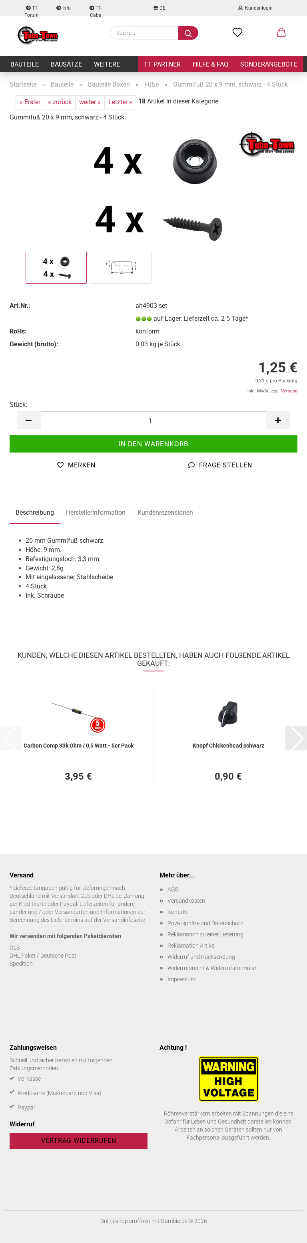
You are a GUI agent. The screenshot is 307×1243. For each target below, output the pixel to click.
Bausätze (66, 64)
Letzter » (120, 102)
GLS (15, 947)
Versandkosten (186, 900)
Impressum (181, 979)
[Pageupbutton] (285, 1231)
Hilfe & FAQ (210, 64)
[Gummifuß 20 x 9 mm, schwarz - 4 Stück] (153, 189)
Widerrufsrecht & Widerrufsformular (212, 968)
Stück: (18, 404)
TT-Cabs (96, 10)
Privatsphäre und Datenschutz (205, 923)
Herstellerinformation (96, 512)
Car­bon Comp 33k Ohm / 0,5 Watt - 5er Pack (79, 745)
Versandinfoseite (124, 920)
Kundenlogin (258, 8)
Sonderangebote (268, 64)
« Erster (30, 102)
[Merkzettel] (237, 33)
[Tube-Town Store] (38, 36)
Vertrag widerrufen (78, 1140)
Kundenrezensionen (165, 512)
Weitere (107, 64)
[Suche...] (188, 33)
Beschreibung (35, 512)
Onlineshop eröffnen (125, 1221)
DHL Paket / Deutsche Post (43, 955)
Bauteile (24, 64)
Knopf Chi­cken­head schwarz (228, 745)
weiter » (90, 102)
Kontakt (177, 912)
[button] (281, 33)
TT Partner (162, 64)
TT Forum (31, 10)
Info (66, 8)
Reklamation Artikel (191, 945)
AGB (173, 889)
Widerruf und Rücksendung (201, 957)
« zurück (60, 102)
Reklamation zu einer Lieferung (205, 934)
